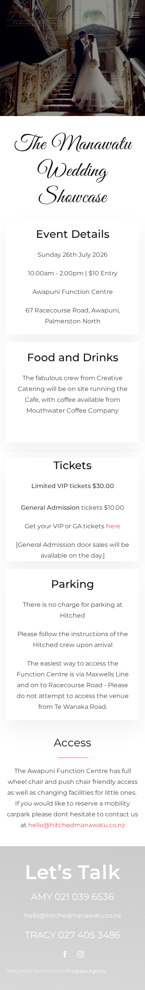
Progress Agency (86, 971)
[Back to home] (39, 15)
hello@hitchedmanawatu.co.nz (76, 825)
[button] (135, 15)
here (113, 526)
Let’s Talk (73, 872)
